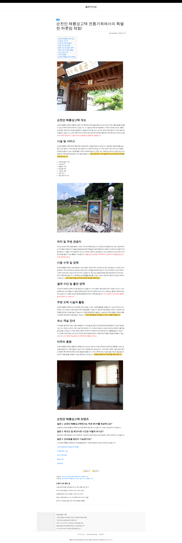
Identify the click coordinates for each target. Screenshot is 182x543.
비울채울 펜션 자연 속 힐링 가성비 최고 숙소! (69, 494)
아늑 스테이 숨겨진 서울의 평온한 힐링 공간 (68, 528)
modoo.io (110, 540)
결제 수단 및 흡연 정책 (66, 48)
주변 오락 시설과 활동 (65, 50)
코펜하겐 (60, 463)
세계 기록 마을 (62, 455)
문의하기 (101, 534)
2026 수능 (60, 459)
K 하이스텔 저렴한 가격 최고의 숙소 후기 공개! (70, 490)
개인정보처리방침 (92, 534)
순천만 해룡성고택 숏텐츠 (67, 57)
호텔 (58, 19)
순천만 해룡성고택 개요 (66, 39)
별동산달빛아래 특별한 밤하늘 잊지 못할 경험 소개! (70, 526)
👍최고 (86, 471)
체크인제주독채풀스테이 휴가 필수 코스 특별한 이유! (77, 478)
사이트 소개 (81, 534)
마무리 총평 (62, 54)
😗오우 (95, 471)
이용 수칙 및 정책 (64, 45)
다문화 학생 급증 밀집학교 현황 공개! (66, 520)
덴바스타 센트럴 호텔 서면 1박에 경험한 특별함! (70, 500)
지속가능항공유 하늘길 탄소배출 (67, 447)
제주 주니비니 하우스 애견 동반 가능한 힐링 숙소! (69, 523)
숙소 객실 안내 (63, 52)
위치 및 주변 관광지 (65, 43)
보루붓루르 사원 (62, 451)
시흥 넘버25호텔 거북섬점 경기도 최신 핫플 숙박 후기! (72, 487)
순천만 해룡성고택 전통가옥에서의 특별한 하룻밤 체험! (71, 517)
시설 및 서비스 (63, 41)
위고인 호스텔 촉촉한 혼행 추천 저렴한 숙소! (75, 476)
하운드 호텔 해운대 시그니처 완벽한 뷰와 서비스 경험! (72, 497)
